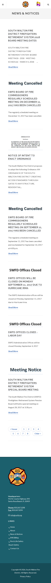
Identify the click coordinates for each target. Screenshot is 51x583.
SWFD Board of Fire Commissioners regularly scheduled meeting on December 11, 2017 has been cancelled (24, 99)
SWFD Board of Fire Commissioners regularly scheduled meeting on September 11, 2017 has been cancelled (25, 224)
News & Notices (16, 534)
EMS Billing (14, 538)
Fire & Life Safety (16, 541)
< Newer (13, 429)
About (12, 530)
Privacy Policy (25, 576)
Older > (38, 433)
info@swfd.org (16, 515)
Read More (13, 67)
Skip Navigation (29, 2)
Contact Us (14, 548)
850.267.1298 (19, 507)
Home (12, 527)
